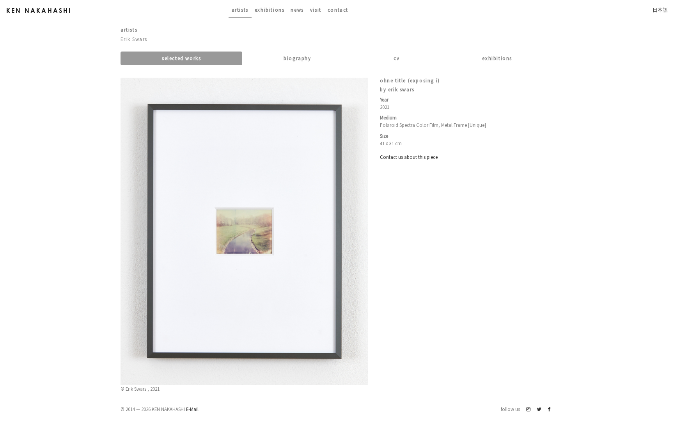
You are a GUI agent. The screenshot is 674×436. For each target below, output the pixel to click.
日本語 (660, 10)
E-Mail (192, 409)
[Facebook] (549, 409)
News (297, 10)
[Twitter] (539, 409)
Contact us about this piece (409, 157)
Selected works (181, 58)
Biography (297, 58)
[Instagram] (528, 409)
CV (396, 58)
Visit (315, 10)
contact (338, 10)
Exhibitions (270, 10)
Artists (240, 10)
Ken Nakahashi (39, 10)
